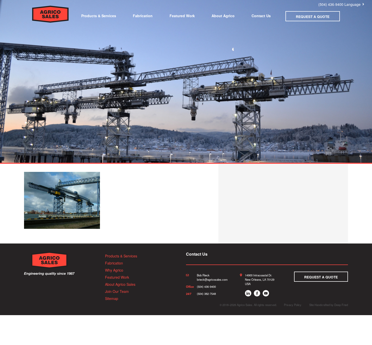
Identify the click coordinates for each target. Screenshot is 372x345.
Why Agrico (114, 270)
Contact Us (261, 15)
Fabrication (143, 15)
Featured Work (182, 15)
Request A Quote (312, 16)
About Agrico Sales (120, 284)
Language (352, 4)
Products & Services (98, 15)
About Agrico (223, 15)
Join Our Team (117, 291)
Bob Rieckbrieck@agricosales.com (212, 277)
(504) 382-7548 (206, 294)
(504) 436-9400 (330, 4)
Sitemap (111, 298)
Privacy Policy (292, 305)
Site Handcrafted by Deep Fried (328, 305)
